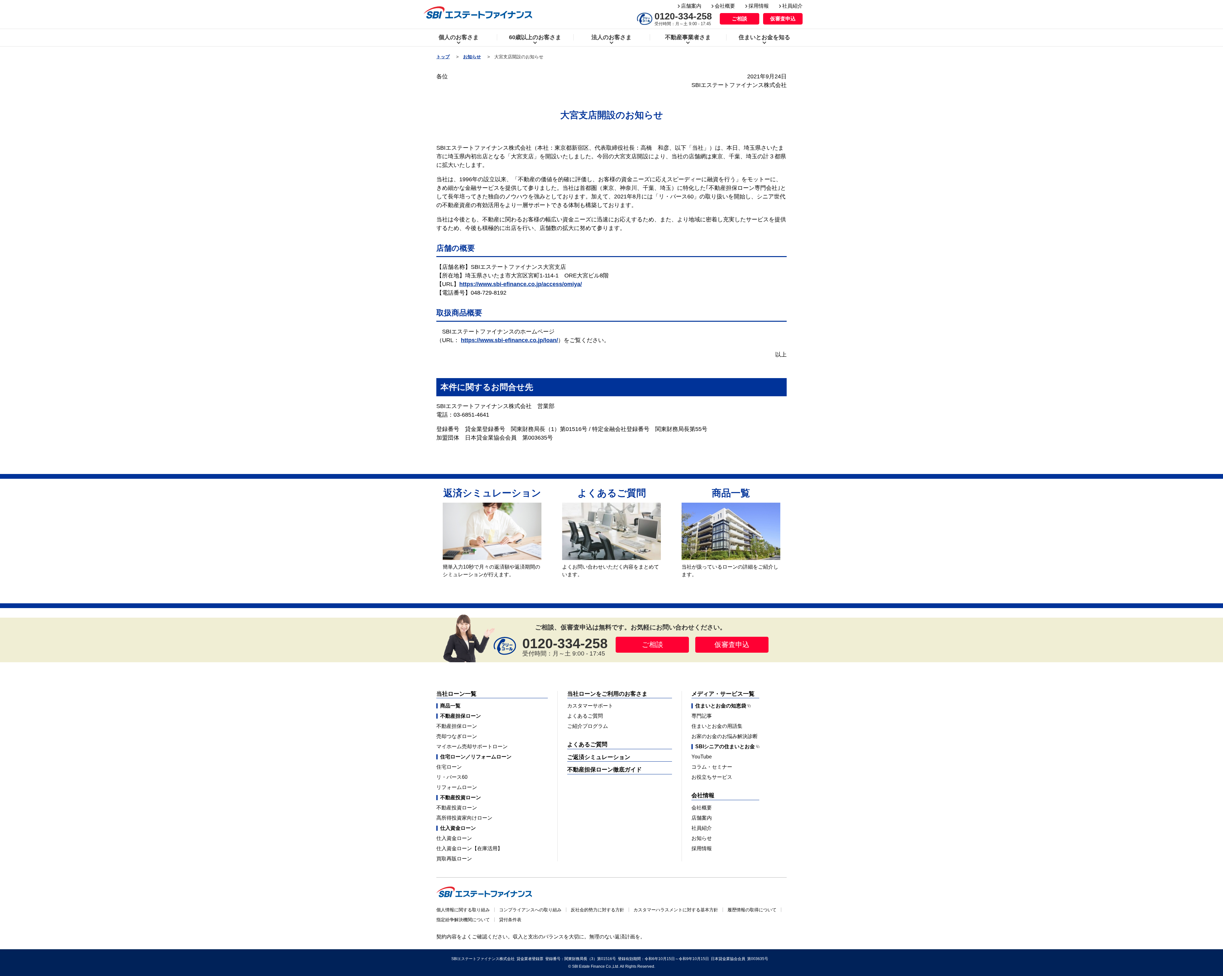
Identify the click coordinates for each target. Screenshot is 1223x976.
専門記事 (701, 716)
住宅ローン (449, 767)
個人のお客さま (459, 37)
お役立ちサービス (711, 777)
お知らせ (472, 56)
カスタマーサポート (590, 705)
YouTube (701, 756)
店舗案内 (691, 6)
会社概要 (725, 6)
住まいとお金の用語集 (716, 726)
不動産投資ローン (456, 807)
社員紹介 (792, 6)
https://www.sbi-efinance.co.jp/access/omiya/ (520, 284)
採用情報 (758, 6)
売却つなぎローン (456, 736)
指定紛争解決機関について (463, 919)
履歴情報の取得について (751, 909)
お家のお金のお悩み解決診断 (724, 736)
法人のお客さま (611, 37)
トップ (443, 56)
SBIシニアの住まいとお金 (725, 746)
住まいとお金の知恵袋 (720, 705)
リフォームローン (456, 787)
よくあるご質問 (585, 716)
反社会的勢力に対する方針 (597, 909)
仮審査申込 (783, 18)
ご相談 (739, 18)
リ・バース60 (452, 777)
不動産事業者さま (688, 37)
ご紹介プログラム (587, 726)
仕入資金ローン (454, 838)
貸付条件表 (510, 919)
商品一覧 (450, 705)
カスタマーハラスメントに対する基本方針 (675, 909)
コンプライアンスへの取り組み (530, 909)
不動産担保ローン (456, 726)
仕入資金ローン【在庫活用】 (469, 848)
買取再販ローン (454, 858)
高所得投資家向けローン (464, 818)
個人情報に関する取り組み (463, 909)
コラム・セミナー (711, 767)
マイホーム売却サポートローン (472, 746)
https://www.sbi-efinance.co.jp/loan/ (509, 340)
